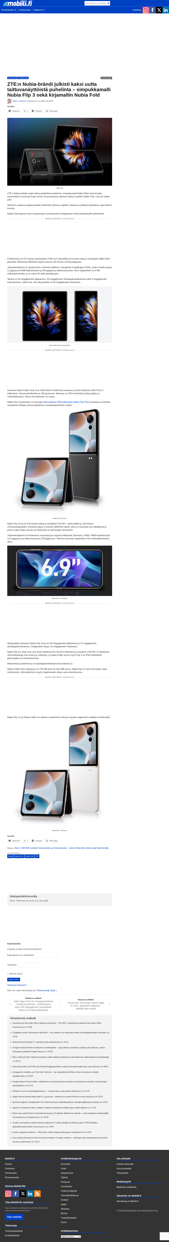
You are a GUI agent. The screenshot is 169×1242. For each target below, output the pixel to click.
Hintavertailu (25, 10)
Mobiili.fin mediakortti (126, 1187)
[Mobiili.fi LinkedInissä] (165, 10)
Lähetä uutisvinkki (125, 1164)
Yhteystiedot (122, 1173)
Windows (65, 1209)
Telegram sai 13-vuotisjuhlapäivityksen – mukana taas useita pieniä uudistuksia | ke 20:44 (51, 1091)
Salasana (11, 965)
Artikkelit (38, 10)
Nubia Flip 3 (19, 856)
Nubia (10, 856)
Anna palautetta (124, 1168)
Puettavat (65, 1182)
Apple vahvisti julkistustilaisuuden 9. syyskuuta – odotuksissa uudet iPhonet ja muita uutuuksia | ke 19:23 (58, 1096)
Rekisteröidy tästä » (47, 990)
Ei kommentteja (106, 78)
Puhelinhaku (11, 1173)
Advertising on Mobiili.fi (127, 1201)
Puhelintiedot (8, 10)
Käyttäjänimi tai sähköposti (20, 955)
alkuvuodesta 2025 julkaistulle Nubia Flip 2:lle (65, 402)
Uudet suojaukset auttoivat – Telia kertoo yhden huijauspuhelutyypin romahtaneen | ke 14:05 (52, 1132)
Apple (63, 1204)
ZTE (37, 856)
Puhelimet (10, 1168)
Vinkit (63, 1168)
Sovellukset (66, 1186)
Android (64, 1200)
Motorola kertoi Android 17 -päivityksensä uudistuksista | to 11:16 (40, 1042)
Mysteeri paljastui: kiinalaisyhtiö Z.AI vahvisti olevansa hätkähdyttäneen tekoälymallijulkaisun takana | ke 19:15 (60, 1102)
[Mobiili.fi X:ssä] (159, 10)
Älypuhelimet (12, 78)
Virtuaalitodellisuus (70, 1195)
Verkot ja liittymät (69, 1191)
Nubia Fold (29, 856)
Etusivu (8, 1164)
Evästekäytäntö (12, 1235)
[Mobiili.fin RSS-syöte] (37, 1193)
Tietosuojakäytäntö (14, 1231)
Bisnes (64, 1213)
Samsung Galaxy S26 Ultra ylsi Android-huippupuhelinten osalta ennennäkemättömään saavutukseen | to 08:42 (60, 1066)
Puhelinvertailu (12, 1177)
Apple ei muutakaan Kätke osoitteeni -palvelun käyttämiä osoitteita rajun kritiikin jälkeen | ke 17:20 (54, 1108)
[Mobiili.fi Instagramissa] (146, 10)
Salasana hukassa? (17, 985)
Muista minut (15, 973)
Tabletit (64, 1177)
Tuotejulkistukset (23, 78)
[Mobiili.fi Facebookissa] (152, 10)
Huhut (64, 1222)
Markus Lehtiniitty (19, 101)
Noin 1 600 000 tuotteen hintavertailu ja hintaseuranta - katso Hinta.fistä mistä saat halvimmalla (62, 848)
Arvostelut (65, 1164)
